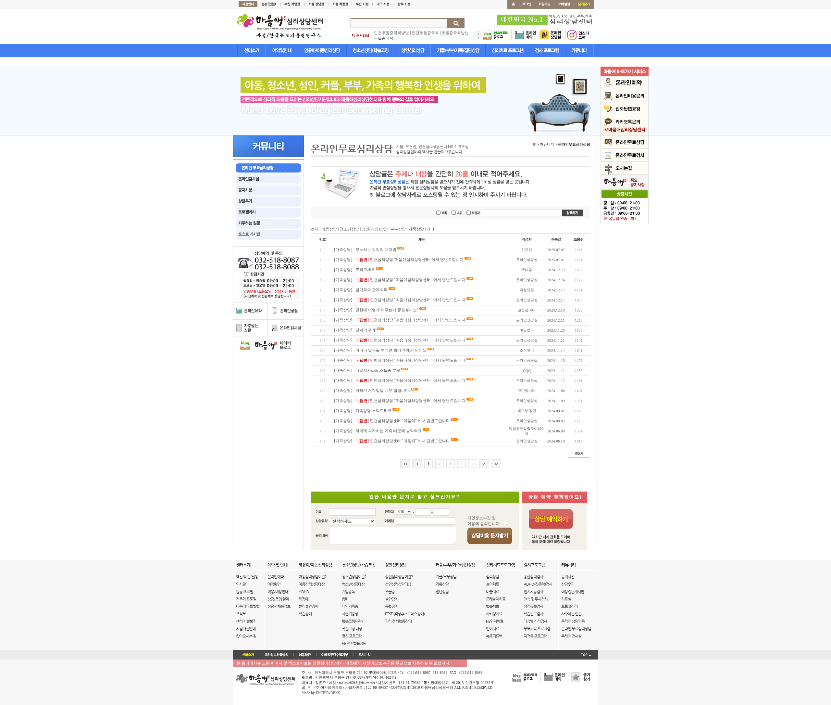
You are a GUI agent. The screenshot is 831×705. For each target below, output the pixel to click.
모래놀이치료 (495, 599)
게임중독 (348, 591)
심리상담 (492, 576)
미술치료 (492, 591)
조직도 (241, 613)
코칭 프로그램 (352, 636)
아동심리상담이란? (313, 576)
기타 (430, 229)
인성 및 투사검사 (536, 599)
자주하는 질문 (571, 613)
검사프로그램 (534, 564)
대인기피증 (350, 606)
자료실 (566, 599)
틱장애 (303, 599)
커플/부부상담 (446, 576)
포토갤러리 (569, 606)
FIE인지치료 (494, 621)
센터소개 (243, 564)
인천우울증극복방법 (391, 33)
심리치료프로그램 (500, 564)
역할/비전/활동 (247, 576)
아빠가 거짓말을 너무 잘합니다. (382, 390)
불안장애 (391, 599)
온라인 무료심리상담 (576, 628)
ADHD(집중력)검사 (538, 584)
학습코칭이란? (352, 621)
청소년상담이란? (354, 576)
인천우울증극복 (425, 33)
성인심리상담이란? (399, 576)
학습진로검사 (533, 613)
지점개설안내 (245, 628)
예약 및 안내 (277, 564)
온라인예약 (275, 576)
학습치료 (492, 606)
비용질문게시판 (572, 591)
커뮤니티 (568, 564)
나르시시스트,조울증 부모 (377, 370)
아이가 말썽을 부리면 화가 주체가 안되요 (391, 350)
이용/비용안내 (277, 591)
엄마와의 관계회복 (371, 290)
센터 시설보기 (246, 621)
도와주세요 (365, 269)
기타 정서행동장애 (398, 621)
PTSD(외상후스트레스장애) (405, 613)
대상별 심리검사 (535, 621)
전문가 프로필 (246, 599)
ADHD (304, 591)
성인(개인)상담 (375, 229)
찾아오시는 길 (246, 636)
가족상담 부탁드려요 (373, 410)
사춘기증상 (350, 613)
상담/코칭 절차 (278, 599)
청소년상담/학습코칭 (358, 564)
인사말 (241, 584)
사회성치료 (494, 613)
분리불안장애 (308, 606)
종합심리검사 (533, 576)
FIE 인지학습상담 (354, 643)
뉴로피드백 (494, 636)
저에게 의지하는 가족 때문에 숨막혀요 (388, 431)
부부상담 (398, 229)
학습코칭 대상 (352, 628)
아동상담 (329, 229)
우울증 (390, 591)
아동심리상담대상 (312, 584)
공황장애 (391, 606)
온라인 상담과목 (573, 621)
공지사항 (567, 576)
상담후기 (567, 584)
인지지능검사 (533, 591)
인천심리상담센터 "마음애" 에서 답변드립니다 (410, 420)
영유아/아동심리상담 (315, 564)
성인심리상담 (395, 564)
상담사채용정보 (278, 606)
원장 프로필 (244, 591)
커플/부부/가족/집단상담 (455, 564)
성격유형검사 (533, 606)
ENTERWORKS (328, 693)
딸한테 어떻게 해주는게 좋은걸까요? (386, 310)
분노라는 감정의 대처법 (375, 249)
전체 (315, 229)
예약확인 (273, 584)
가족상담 (442, 584)
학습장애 (305, 613)
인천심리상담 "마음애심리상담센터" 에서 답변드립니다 (417, 279)
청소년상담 (349, 229)
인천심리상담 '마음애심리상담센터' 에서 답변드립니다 (417, 259)
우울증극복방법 (455, 33)
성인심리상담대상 (398, 584)
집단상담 (442, 591)
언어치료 (492, 628)
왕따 (345, 599)
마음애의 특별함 (247, 606)
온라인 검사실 (571, 636)
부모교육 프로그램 (537, 628)
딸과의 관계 (365, 330)
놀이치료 (492, 584)
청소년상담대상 (353, 584)
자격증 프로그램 (535, 636)
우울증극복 (383, 38)
